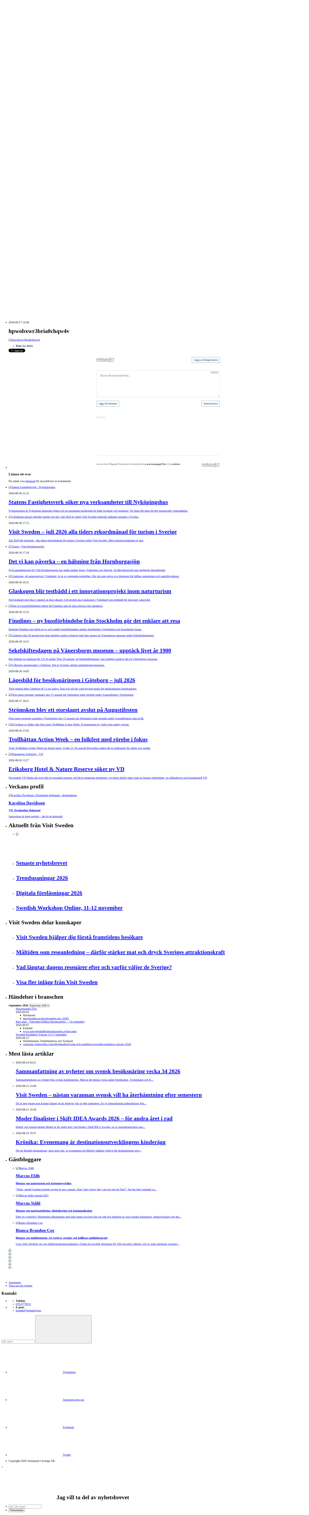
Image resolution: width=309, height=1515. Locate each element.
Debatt (19, 123)
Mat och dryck (24, 197)
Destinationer (23, 75)
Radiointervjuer (24, 152)
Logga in (14, 239)
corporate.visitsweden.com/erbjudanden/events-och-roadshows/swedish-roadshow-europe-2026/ (77, 1044)
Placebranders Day (26, 1008)
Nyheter (13, 65)
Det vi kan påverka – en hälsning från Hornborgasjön (46, 255)
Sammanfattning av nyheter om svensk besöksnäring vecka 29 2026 (54, 280)
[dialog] (154, 1488)
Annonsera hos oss (73, 1399)
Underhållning (24, 213)
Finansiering (23, 130)
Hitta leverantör (17, 168)
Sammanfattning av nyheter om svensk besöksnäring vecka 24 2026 (54, 293)
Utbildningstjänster (26, 217)
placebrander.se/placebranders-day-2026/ (46, 1018)
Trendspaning (23, 159)
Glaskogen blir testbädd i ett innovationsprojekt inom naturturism (52, 258)
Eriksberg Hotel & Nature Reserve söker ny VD (43, 271)
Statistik (20, 162)
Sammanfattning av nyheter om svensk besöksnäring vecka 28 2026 (54, 287)
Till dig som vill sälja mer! (30, 229)
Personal (20, 204)
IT (17, 181)
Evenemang (22, 126)
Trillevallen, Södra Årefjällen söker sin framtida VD (45, 283)
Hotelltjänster (23, 178)
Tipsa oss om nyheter (20, 1285)
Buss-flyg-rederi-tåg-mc (29, 94)
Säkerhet (21, 210)
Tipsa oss (14, 12)
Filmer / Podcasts (25, 133)
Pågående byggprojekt (28, 146)
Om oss (13, 21)
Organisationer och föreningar (33, 207)
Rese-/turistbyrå (24, 88)
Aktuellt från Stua (26, 165)
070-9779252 (23, 1304)
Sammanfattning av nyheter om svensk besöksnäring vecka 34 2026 (54, 274)
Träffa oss (14, 25)
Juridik (19, 184)
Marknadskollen (18, 117)
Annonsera (15, 15)
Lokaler (20, 191)
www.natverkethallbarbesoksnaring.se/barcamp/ (50, 1031)
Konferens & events (27, 81)
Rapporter (21, 155)
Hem (11, 62)
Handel (20, 78)
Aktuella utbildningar (28, 104)
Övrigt (19, 223)
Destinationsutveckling (21, 97)
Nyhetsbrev (69, 1372)
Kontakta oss (16, 18)
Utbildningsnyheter (26, 114)
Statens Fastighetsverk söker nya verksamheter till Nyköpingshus (52, 248)
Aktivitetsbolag (24, 68)
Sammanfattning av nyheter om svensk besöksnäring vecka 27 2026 (54, 290)
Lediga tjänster (24, 107)
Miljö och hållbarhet (27, 200)
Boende (20, 72)
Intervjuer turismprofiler (29, 139)
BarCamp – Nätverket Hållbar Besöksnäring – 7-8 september (50, 1021)
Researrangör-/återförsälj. (30, 91)
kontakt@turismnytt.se (28, 1310)
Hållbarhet (22, 136)
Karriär (13, 101)
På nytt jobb (22, 110)
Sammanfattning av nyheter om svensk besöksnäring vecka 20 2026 (54, 296)
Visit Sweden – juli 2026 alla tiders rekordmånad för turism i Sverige (54, 252)
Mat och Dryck (24, 85)
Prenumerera (16, 1510)
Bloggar (20, 120)
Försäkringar (23, 175)
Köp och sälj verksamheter (31, 188)
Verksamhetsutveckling (29, 220)
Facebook (68, 1427)
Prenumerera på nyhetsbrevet (26, 307)
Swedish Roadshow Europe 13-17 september (41, 1034)
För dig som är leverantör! (30, 226)
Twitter (66, 1454)
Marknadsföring (25, 142)
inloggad (30, 481)
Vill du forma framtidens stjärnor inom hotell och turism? (48, 277)
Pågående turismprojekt (29, 149)
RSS (11, 302)
